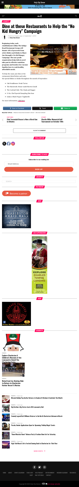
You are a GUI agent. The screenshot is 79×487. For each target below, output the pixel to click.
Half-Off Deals (39, 475)
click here (21, 101)
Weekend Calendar (62, 473)
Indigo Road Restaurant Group (24, 112)
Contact (48, 475)
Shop (31, 475)
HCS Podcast (39, 473)
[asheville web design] (52, 484)
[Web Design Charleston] (43, 484)
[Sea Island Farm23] (39, 8)
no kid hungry (40, 112)
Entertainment (49, 473)
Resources (73, 473)
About (10, 473)
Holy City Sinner (15, 38)
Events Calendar (19, 473)
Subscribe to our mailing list (39, 160)
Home (4, 473)
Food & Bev (30, 473)
